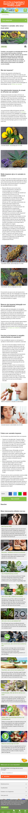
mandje (19, 812)
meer (25, 812)
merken (14, 812)
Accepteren (4, 807)
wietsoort (23, 112)
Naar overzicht (15, 499)
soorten (8, 812)
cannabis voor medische (13, 327)
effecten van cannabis (16, 84)
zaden (2, 812)
